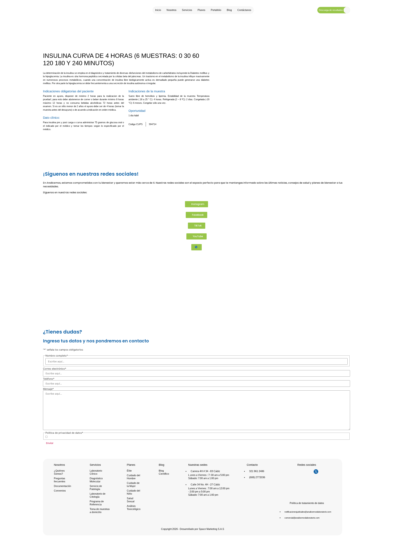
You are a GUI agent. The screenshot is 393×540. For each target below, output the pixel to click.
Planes (201, 10)
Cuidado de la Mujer (133, 484)
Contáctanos (244, 10)
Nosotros (171, 10)
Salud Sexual (130, 500)
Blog (229, 10)
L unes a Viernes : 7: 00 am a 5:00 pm (208, 475)
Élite (129, 470)
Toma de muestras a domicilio (100, 510)
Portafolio (216, 10)
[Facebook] (303, 471)
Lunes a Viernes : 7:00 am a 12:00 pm (208, 488)
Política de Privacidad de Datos (73, 436)
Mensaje (48, 389)
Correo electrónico (54, 368)
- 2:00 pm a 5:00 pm (199, 491)
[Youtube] (309, 471)
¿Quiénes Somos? (59, 472)
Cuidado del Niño (133, 492)
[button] (203, 138)
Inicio (158, 10)
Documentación (62, 486)
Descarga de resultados (331, 10)
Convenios (60, 490)
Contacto (252, 464)
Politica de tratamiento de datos (307, 503)
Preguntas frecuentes (59, 480)
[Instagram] (297, 471)
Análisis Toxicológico (133, 507)
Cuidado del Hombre (133, 477)
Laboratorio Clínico (96, 472)
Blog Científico (164, 472)
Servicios (187, 10)
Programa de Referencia (97, 503)
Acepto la (68, 437)
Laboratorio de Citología (97, 495)
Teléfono (48, 379)
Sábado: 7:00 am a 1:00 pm (203, 478)
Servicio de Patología (96, 487)
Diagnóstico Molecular (96, 480)
